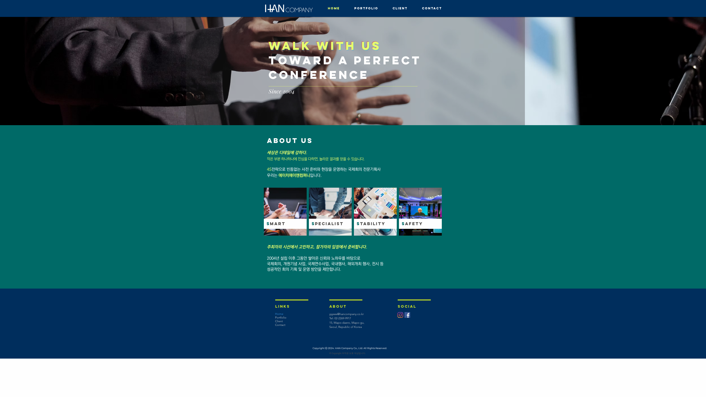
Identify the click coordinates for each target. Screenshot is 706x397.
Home (279, 314)
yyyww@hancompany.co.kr (346, 314)
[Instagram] (400, 315)
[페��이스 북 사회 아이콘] (407, 315)
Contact (280, 325)
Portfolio (280, 317)
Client (279, 321)
